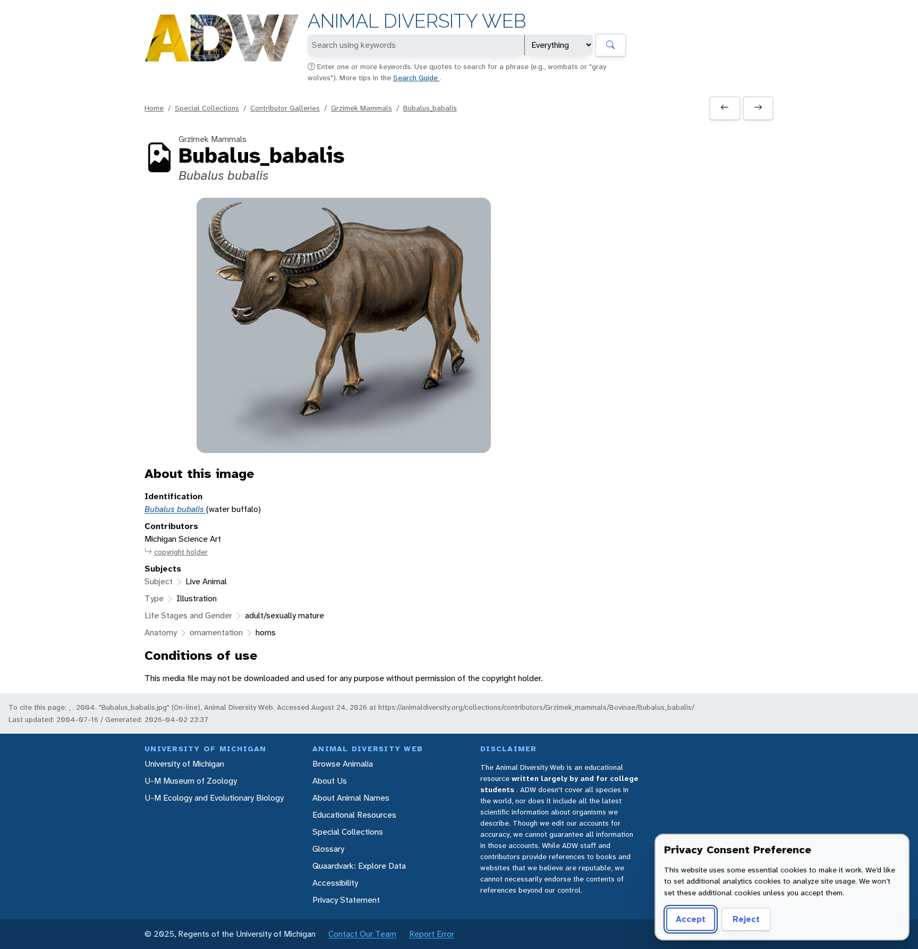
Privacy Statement (346, 899)
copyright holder (181, 552)
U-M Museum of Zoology (190, 780)
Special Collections (207, 108)
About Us (329, 780)
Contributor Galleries (285, 108)
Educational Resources (354, 814)
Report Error (431, 933)
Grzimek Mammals (361, 108)
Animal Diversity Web (417, 21)
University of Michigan (184, 763)
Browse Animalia (342, 763)
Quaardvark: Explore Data (359, 865)
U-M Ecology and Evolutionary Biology (214, 797)
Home (154, 108)
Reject (746, 919)
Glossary (328, 848)
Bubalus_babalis (430, 108)
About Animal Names (350, 797)
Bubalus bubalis (175, 509)
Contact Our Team (362, 933)
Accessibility (335, 882)
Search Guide (416, 77)
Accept (691, 919)
